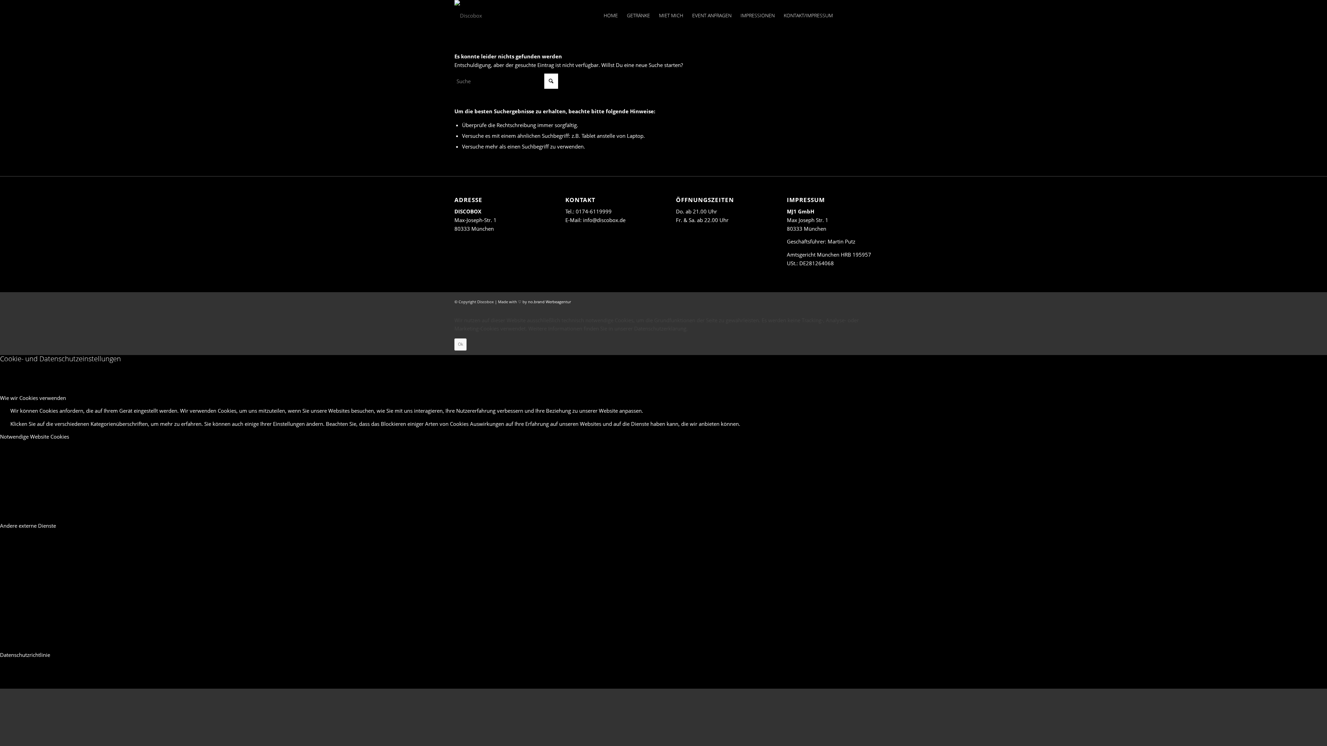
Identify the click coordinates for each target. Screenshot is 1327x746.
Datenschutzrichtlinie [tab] (25, 654)
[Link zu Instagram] (857, 15)
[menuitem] (610, 15)
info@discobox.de (604, 220)
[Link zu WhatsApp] (867, 15)
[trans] (468, 15)
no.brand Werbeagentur (549, 301)
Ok (460, 344)
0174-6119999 (594, 211)
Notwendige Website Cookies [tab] (34, 436)
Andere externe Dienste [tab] (28, 525)
